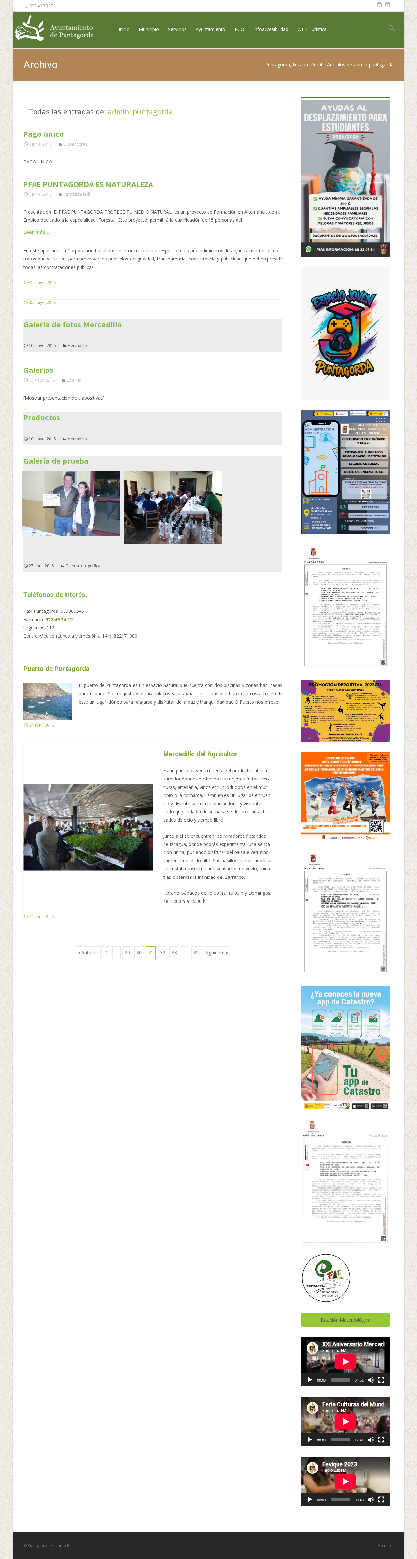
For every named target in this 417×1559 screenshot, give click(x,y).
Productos (41, 417)
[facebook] (379, 8)
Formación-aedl (76, 194)
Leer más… (36, 232)
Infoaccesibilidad (270, 29)
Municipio (149, 29)
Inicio (124, 29)
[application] (345, 1361)
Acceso (384, 1545)
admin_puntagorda (140, 111)
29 (127, 952)
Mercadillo (77, 345)
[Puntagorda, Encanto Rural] (60, 29)
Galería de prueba (56, 461)
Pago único (43, 134)
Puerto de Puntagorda (56, 669)
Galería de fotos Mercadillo (72, 324)
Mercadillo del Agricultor (200, 754)
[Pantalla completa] (381, 1380)
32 (162, 952)
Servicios (177, 29)
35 (196, 952)
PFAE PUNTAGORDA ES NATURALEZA (88, 184)
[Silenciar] (370, 1380)
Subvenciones (75, 144)
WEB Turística (312, 29)
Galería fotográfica (82, 566)
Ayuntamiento (210, 29)
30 (139, 952)
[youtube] (387, 8)
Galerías (38, 370)
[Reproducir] (310, 1380)
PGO (239, 29)
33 (174, 952)
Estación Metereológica (345, 1320)
